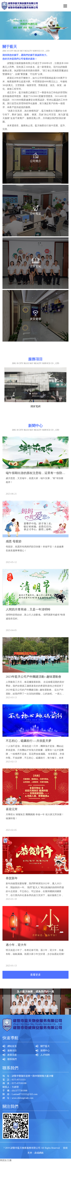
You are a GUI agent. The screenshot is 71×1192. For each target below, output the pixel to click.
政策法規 (12, 1055)
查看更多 (35, 974)
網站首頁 (12, 1046)
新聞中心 (45, 1050)
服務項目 (12, 1050)
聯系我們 (12, 1059)
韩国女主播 (6, 1160)
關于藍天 (45, 1046)
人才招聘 (45, 1055)
